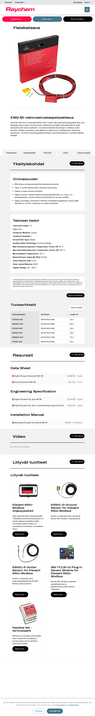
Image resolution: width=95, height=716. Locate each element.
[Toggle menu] (87, 9)
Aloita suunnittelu (77, 19)
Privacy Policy (60, 705)
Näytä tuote (19, 534)
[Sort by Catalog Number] (37, 314)
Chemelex (8, 2)
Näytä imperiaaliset (75, 295)
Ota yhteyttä (77, 2)
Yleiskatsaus (11, 153)
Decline (39, 711)
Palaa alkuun (78, 163)
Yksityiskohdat (29, 153)
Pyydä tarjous (16, 19)
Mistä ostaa (46, 19)
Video (65, 153)
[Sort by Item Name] (66, 314)
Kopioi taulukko (77, 308)
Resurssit (47, 153)
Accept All (55, 711)
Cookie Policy (74, 705)
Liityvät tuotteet (83, 153)
